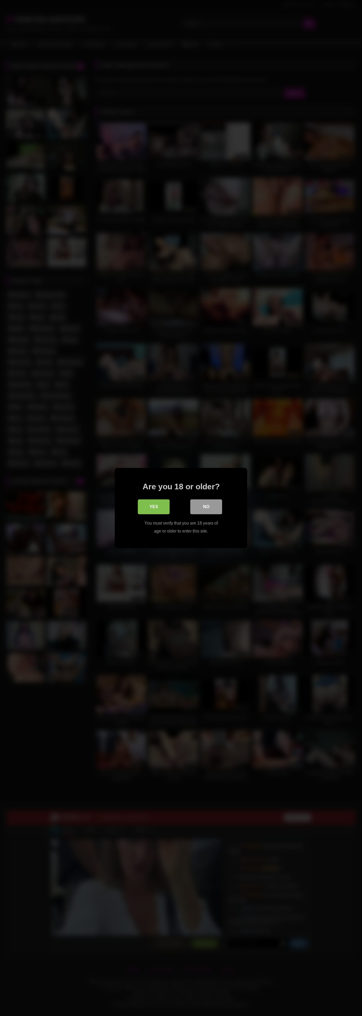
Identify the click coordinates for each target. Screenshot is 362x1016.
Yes (153, 506)
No (206, 506)
